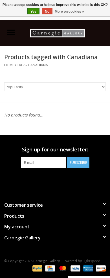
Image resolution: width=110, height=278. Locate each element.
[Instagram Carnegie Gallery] (70, 179)
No (47, 12)
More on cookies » (69, 12)
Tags (21, 65)
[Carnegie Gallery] (66, 32)
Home (9, 65)
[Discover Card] (100, 268)
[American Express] (87, 268)
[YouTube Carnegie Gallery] (60, 179)
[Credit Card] (49, 268)
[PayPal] (36, 268)
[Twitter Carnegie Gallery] (49, 179)
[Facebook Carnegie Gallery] (39, 179)
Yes (33, 12)
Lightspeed (91, 261)
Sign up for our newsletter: (55, 150)
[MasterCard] (62, 268)
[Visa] (75, 268)
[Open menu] (11, 32)
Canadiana (38, 65)
